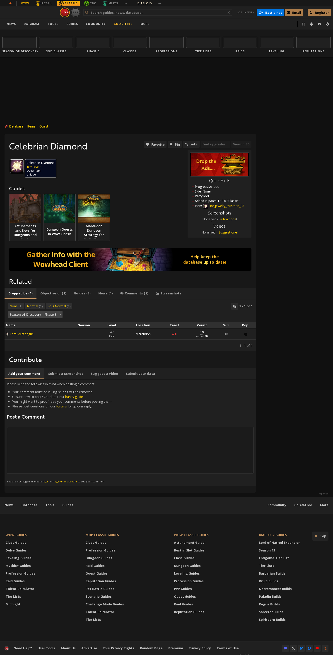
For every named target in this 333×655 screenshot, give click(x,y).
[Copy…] (234, 306)
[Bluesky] (301, 648)
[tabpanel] (130, 325)
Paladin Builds (270, 596)
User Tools (46, 648)
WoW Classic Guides (191, 535)
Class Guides (16, 542)
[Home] (30, 12)
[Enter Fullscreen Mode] (303, 24)
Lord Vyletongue (22, 334)
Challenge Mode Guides (105, 604)
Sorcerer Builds (271, 612)
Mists (113, 3)
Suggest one (228, 232)
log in (46, 481)
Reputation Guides (101, 581)
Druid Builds (268, 581)
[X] (293, 648)
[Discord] (285, 648)
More (324, 505)
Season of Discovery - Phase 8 (33, 314)
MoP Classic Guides (102, 535)
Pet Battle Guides (100, 589)
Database (32, 24)
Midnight (13, 604)
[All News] (10, 3)
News (11, 24)
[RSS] (325, 648)
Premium (175, 648)
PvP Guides (183, 589)
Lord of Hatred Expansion (279, 542)
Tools (49, 505)
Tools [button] (53, 24)
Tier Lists (13, 596)
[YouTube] (317, 648)
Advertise (89, 648)
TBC (93, 3)
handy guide (74, 397)
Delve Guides (16, 550)
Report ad (323, 494)
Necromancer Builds (275, 589)
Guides (72, 24)
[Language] (327, 24)
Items (31, 126)
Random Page (151, 648)
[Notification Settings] (311, 24)
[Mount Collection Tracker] (130, 259)
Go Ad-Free (123, 24)
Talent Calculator (20, 589)
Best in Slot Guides (189, 550)
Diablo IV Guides (273, 535)
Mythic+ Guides (18, 565)
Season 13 (267, 550)
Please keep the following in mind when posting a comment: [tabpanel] (59, 432)
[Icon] (17, 166)
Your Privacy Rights (118, 648)
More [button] (145, 24)
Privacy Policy (200, 648)
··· (125, 3)
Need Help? (23, 648)
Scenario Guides (99, 596)
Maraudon (143, 334)
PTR (76, 12)
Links (193, 144)
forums (61, 406)
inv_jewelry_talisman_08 (226, 206)
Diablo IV (149, 3)
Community (96, 24)
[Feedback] (319, 24)
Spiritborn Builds (272, 619)
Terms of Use (228, 648)
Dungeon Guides (99, 558)
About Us (68, 648)
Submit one (228, 219)
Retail (46, 3)
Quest (43, 126)
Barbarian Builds (272, 573)
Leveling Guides (18, 558)
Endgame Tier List (274, 558)
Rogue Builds (269, 604)
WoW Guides (16, 535)
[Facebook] (309, 648)
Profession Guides (20, 573)
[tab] (20, 293)
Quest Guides (97, 573)
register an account (65, 481)
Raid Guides (15, 581)
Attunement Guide (189, 542)
